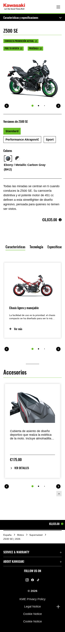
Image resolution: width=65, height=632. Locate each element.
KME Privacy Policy (33, 599)
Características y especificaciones (20, 17)
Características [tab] (15, 247)
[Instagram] (27, 579)
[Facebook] (32, 579)
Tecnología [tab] (36, 247)
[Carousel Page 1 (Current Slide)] (33, 106)
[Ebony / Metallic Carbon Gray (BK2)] (8, 158)
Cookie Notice (32, 614)
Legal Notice (32, 606)
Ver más (18, 329)
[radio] (12, 131)
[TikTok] (38, 579)
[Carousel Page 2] (38, 105)
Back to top (59, 493)
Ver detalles (21, 468)
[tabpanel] (32, 317)
